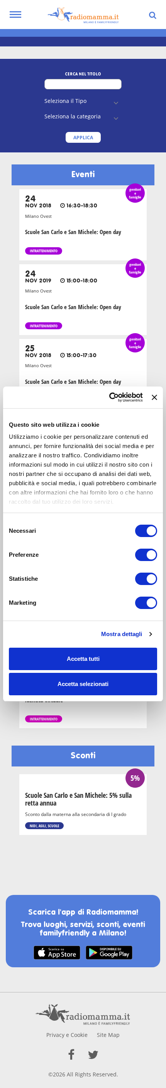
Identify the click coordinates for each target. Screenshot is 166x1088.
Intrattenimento (44, 250)
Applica (83, 137)
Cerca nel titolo (83, 74)
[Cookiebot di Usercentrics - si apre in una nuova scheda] (109, 397)
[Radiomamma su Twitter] (93, 1054)
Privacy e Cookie (67, 1034)
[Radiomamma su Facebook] (71, 1054)
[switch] (146, 555)
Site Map (108, 1034)
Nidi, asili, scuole (44, 825)
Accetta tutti (83, 658)
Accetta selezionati (83, 684)
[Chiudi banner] (154, 397)
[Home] (83, 15)
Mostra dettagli (121, 634)
